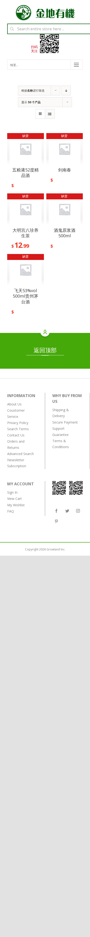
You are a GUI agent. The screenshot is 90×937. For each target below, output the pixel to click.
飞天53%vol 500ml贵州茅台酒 (25, 296)
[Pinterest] (56, 521)
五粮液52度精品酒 (25, 172)
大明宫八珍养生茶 (25, 232)
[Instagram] (78, 511)
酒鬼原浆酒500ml (64, 232)
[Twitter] (67, 511)
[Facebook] (56, 511)
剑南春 (64, 170)
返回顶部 (45, 350)
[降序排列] (66, 90)
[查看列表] (49, 114)
